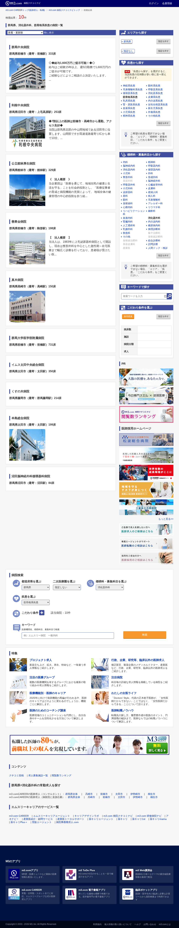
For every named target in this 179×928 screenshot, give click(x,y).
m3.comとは (165, 924)
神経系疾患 (129, 85)
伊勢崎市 (135, 794)
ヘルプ (137, 924)
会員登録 (167, 3)
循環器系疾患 (130, 93)
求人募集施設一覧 (38, 775)
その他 (126, 236)
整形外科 (128, 177)
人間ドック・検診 (158, 248)
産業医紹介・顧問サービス (38, 819)
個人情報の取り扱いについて (118, 924)
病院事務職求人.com (67, 822)
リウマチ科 (154, 207)
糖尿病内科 (154, 225)
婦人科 (151, 195)
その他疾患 (154, 115)
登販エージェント (42, 822)
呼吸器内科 (154, 165)
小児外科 (128, 188)
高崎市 (89, 794)
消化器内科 (129, 169)
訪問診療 (153, 244)
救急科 (126, 233)
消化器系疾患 (155, 93)
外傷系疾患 (154, 112)
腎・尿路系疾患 (131, 104)
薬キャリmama (158, 819)
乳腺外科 (128, 229)
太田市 (119, 794)
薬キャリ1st (138, 819)
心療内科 (128, 207)
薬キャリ (123, 819)
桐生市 (151, 794)
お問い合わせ (150, 924)
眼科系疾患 (154, 85)
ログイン (154, 3)
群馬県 (127, 41)
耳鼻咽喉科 (154, 199)
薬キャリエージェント (101, 819)
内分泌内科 (154, 221)
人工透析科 (129, 225)
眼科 (125, 199)
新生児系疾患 (155, 108)
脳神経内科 (129, 165)
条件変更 (128, 316)
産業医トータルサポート (70, 819)
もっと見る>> (165, 518)
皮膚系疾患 (154, 97)
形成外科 (153, 177)
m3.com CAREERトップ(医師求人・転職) (25, 10)
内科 (125, 162)
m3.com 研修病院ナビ (149, 815)
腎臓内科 (128, 221)
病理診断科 (154, 229)
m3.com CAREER (19, 815)
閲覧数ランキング (61, 775)
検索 (144, 634)
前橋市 (104, 794)
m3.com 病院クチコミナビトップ (64, 10)
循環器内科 (154, 169)
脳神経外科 (154, 180)
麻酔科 (151, 210)
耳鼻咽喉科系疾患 (132, 89)
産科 (125, 195)
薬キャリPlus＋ (18, 822)
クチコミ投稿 (16, 775)
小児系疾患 (129, 112)
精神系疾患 (129, 115)
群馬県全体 (71, 794)
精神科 (151, 162)
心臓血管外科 (155, 184)
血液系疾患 (129, 108)
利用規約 (97, 924)
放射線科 (128, 203)
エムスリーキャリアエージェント (51, 815)
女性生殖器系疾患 (158, 104)
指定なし (128, 51)
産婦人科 (153, 192)
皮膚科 (151, 188)
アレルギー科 (155, 203)
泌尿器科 (128, 192)
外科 (150, 173)
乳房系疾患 (129, 100)
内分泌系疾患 (155, 100)
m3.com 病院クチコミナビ (118, 815)
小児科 (126, 173)
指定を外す (163, 41)
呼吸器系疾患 (155, 89)
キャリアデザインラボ (86, 815)
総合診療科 (154, 240)
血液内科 (128, 217)
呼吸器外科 (129, 184)
